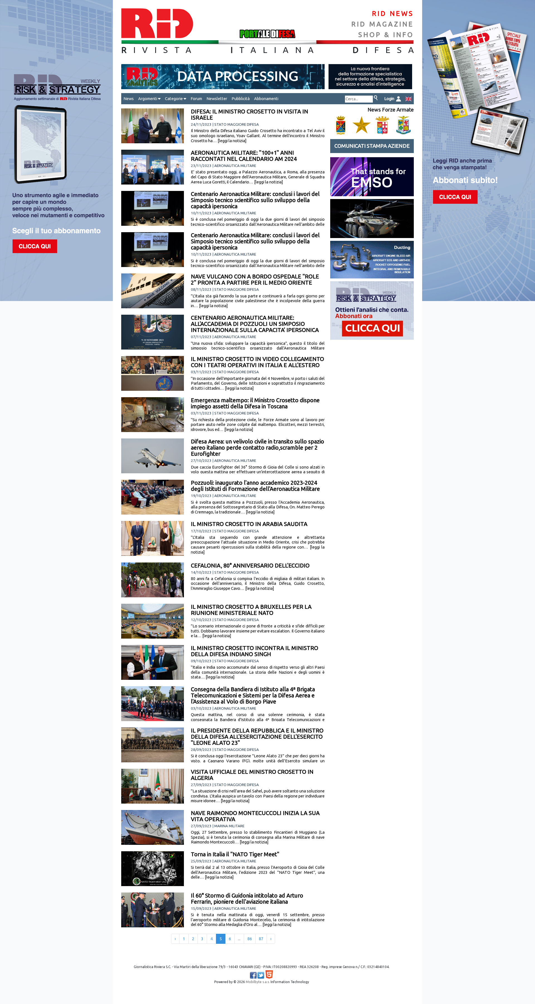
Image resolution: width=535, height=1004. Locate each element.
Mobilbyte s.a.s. (258, 982)
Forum (196, 98)
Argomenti (148, 98)
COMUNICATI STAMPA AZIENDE (372, 146)
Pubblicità (241, 98)
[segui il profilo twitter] (260, 975)
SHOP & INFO (386, 34)
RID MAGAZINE (382, 24)
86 (249, 939)
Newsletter (216, 98)
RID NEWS (393, 13)
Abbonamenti (266, 98)
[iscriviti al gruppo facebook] (253, 975)
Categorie (174, 98)
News (128, 98)
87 (261, 939)
